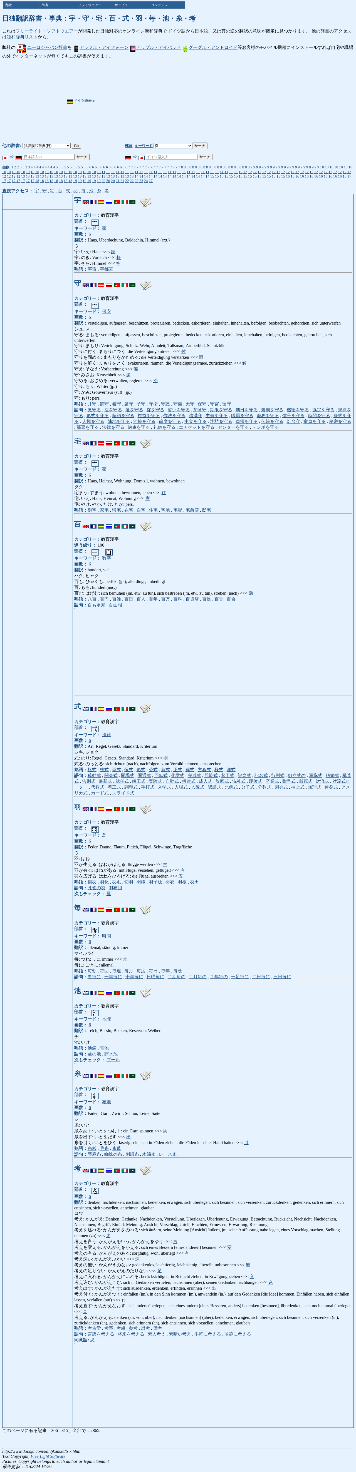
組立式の (297, 775)
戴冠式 (305, 781)
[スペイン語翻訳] (101, 200)
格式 (92, 769)
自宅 (141, 510)
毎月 (128, 970)
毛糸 (104, 1148)
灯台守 (293, 421)
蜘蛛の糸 (113, 1154)
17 (349, 176)
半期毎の (177, 976)
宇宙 (92, 269)
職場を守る (242, 415)
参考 (133, 1328)
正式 (177, 769)
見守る (94, 409)
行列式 (278, 775)
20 (103, 181)
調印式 (131, 787)
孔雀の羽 (96, 887)
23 (137, 181)
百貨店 (192, 599)
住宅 (153, 510)
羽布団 (115, 887)
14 (137, 176)
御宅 (92, 510)
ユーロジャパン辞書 (47, 47)
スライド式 (123, 793)
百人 (141, 599)
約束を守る (139, 427)
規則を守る (272, 409)
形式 (141, 769)
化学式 (177, 775)
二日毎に (261, 976)
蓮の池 (94, 1054)
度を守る (134, 409)
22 (127, 181)
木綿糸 (148, 1154)
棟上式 (298, 787)
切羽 (128, 882)
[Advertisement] (195, 101)
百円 (104, 599)
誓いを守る (179, 409)
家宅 (104, 510)
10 (322, 167)
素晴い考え (180, 1334)
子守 (141, 404)
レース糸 (168, 1154)
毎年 (165, 970)
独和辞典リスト (22, 36)
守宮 (214, 404)
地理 (106, 1019)
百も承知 (96, 604)
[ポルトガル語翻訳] (117, 200)
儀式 (128, 769)
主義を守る (217, 415)
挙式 (116, 769)
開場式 (127, 775)
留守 (226, 404)
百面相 (115, 604)
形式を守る (97, 415)
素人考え (156, 1334)
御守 (104, 404)
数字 (106, 558)
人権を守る (93, 421)
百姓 (116, 599)
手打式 (147, 787)
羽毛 (116, 882)
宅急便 (192, 510)
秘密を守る (340, 421)
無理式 (314, 787)
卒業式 (272, 781)
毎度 (141, 970)
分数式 (264, 787)
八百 (92, 599)
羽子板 (155, 882)
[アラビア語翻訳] (132, 200)
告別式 (88, 781)
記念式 (244, 775)
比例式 (231, 787)
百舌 (218, 599)
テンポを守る (265, 427)
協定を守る (323, 409)
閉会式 (281, 787)
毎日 (153, 970)
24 (146, 181)
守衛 (153, 404)
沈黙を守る (221, 421)
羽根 (182, 882)
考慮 (121, 1328)
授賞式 (189, 781)
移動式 (94, 775)
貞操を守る (247, 421)
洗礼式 (239, 781)
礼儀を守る (164, 427)
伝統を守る (272, 421)
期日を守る (247, 409)
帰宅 (116, 510)
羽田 (194, 882)
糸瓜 (116, 1148)
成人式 (205, 781)
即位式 (255, 781)
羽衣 (169, 882)
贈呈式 (289, 781)
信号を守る (293, 415)
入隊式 (197, 787)
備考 (157, 1328)
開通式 (144, 775)
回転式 (161, 775)
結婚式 (332, 775)
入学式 (164, 787)
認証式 (214, 787)
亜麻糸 (94, 1154)
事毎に (94, 976)
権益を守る (149, 415)
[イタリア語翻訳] (125, 200)
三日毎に (282, 976)
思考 (145, 1328)
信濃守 (195, 415)
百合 (231, 599)
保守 (202, 404)
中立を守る (195, 421)
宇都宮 (106, 269)
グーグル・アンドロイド (213, 47)
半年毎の (219, 976)
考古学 (94, 1328)
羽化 (104, 882)
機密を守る (298, 409)
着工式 (114, 787)
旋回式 (222, 781)
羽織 (141, 882)
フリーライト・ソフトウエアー (47, 31)
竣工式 (138, 781)
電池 (104, 1048)
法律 (106, 734)
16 (288, 176)
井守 (92, 404)
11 (103, 172)
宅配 (177, 510)
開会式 (111, 775)
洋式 (231, 769)
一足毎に (240, 976)
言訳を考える (101, 1334)
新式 (165, 769)
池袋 (92, 1048)
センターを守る (233, 427)
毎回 (104, 970)
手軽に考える (207, 1334)
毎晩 (177, 970)
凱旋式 (211, 775)
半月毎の (198, 976)
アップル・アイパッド (158, 47)
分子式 (247, 787)
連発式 (331, 787)
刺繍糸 (132, 1154)
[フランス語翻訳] (93, 200)
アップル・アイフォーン (104, 47)
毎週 (116, 970)
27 (151, 181)
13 (23, 176)
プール (113, 1059)
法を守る (113, 409)
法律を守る (113, 427)
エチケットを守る (196, 427)
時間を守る (319, 415)
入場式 (181, 787)
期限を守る (221, 409)
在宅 (128, 510)
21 (118, 181)
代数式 (97, 787)
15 (212, 176)
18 (37, 181)
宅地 (165, 510)
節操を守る (144, 421)
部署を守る (87, 427)
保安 (106, 311)
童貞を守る (314, 421)
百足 (206, 599)
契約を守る (123, 415)
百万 (165, 599)
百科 (177, 599)
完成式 (194, 775)
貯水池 (111, 1054)
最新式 (105, 781)
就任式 (122, 781)
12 (241, 172)
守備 (177, 404)
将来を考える (131, 1334)
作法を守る (174, 415)
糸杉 (92, 1148)
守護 (165, 404)
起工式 (227, 775)
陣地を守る (119, 421)
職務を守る (268, 415)
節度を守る (170, 421)
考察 (108, 1328)
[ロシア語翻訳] (109, 200)
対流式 (322, 781)
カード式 (100, 793)
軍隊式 (315, 775)
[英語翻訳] (86, 200)
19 (75, 181)
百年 (153, 599)
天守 (190, 404)
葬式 (190, 769)
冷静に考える (237, 1334)
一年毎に (113, 976)
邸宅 (206, 510)
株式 (104, 769)
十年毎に (134, 976)
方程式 (204, 769)
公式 (153, 769)
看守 (116, 404)
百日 (128, 599)
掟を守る (155, 409)
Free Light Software (48, 1456)
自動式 (172, 781)
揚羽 (92, 882)
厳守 (128, 404)
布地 (106, 1101)
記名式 (261, 775)
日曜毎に (155, 976)
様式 (218, 769)
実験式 (155, 781)
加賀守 (200, 409)
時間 (106, 935)
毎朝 (92, 970)
